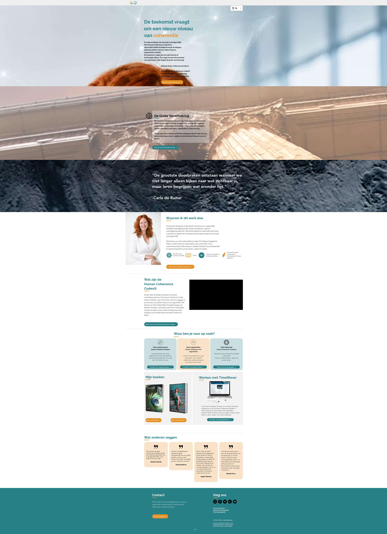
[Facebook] (220, 502)
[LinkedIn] (230, 502)
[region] (160, 354)
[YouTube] (235, 502)
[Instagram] (215, 502)
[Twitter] (225, 502)
